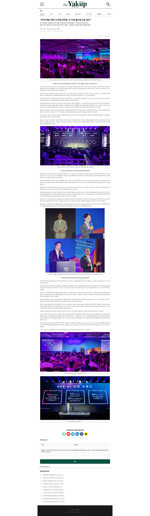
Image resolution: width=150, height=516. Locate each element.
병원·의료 (78, 14)
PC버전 (77, 509)
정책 (51, 14)
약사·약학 (88, 14)
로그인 (72, 509)
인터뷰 (109, 14)
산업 (59, 14)
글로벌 (68, 14)
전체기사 (42, 14)
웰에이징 (99, 14)
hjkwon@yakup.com (52, 29)
